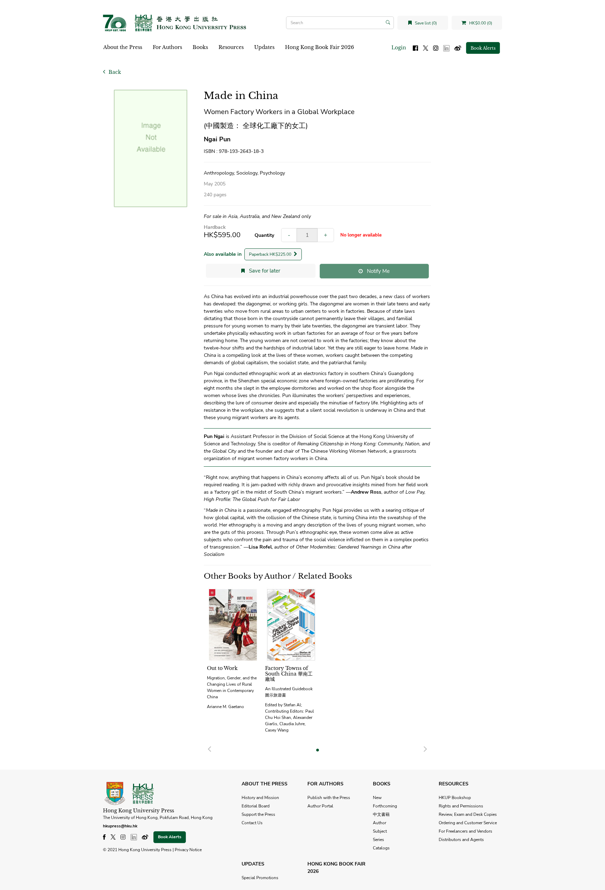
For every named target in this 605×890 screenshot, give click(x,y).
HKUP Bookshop (455, 797)
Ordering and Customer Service (468, 823)
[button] (209, 748)
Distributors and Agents (461, 839)
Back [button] (114, 72)
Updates (264, 47)
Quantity (264, 235)
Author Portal (320, 806)
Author (379, 823)
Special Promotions (260, 878)
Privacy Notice (188, 850)
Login (398, 47)
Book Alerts (483, 48)
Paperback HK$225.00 (270, 254)
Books (200, 47)
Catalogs (381, 848)
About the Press (122, 47)
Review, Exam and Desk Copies (468, 814)
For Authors (167, 47)
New (377, 797)
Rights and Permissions (461, 806)
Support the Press (258, 814)
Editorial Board (256, 806)
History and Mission (260, 797)
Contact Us (252, 823)
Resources (231, 47)
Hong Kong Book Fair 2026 (319, 47)
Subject (380, 831)
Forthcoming (385, 806)
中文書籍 (381, 814)
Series (378, 839)
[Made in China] (150, 149)
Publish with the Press (328, 797)
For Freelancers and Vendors (465, 831)
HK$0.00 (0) (480, 23)
